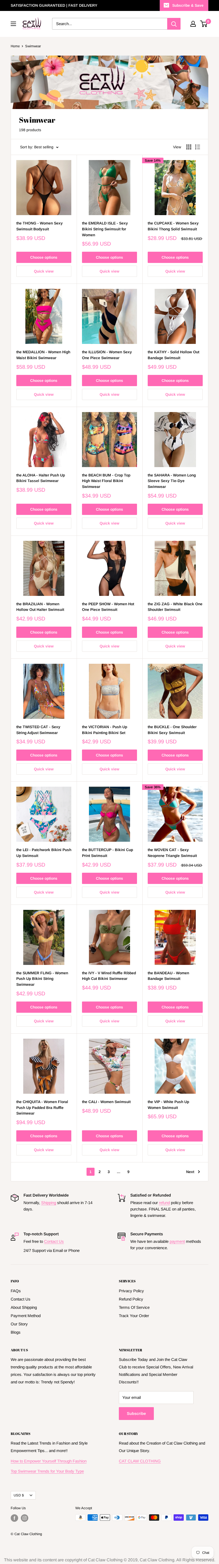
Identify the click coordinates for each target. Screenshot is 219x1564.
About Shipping (24, 1307)
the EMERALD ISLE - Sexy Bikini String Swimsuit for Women (105, 229)
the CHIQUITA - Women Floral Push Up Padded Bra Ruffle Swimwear (42, 1107)
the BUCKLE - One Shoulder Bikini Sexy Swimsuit (172, 730)
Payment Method (26, 1315)
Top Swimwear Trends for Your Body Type (47, 1471)
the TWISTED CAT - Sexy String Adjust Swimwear (38, 730)
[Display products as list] (197, 147)
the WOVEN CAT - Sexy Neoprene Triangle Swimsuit (172, 853)
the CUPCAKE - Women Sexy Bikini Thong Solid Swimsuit (173, 226)
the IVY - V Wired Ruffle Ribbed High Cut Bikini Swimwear (109, 976)
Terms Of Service (134, 1307)
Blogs (16, 1332)
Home (15, 46)
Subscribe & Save (188, 5)
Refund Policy (131, 1299)
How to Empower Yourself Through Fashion (49, 1461)
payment (177, 1241)
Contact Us (54, 1241)
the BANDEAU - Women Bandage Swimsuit (168, 976)
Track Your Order (134, 1315)
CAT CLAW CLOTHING (140, 1461)
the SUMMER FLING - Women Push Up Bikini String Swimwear (42, 979)
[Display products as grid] (188, 147)
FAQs (16, 1291)
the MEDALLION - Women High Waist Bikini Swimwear (43, 355)
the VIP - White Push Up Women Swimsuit (168, 1105)
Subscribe (136, 1413)
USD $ (19, 1495)
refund (164, 1202)
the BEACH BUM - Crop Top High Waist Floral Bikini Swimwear (106, 481)
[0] (204, 24)
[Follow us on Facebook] (14, 1518)
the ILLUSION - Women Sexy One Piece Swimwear (107, 355)
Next (190, 1172)
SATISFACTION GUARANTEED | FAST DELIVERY (54, 5)
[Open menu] (13, 24)
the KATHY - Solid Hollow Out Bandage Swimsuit (173, 355)
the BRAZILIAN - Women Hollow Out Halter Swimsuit (40, 607)
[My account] (193, 24)
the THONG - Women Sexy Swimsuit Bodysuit (39, 226)
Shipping (48, 1202)
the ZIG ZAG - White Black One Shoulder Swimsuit (175, 607)
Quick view (44, 271)
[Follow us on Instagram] (24, 1518)
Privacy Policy (131, 1291)
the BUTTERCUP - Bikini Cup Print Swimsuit (107, 853)
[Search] (174, 24)
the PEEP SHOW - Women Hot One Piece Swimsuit (108, 607)
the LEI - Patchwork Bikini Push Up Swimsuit (43, 853)
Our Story (19, 1324)
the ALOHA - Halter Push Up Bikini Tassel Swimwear (40, 478)
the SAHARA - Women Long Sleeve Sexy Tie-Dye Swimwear (172, 481)
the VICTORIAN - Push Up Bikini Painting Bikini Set (104, 730)
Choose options (43, 257)
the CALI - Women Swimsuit (106, 1102)
